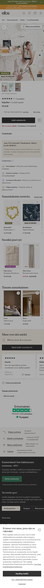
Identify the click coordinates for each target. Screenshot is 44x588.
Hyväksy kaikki (22, 574)
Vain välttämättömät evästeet (22, 579)
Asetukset (22, 584)
